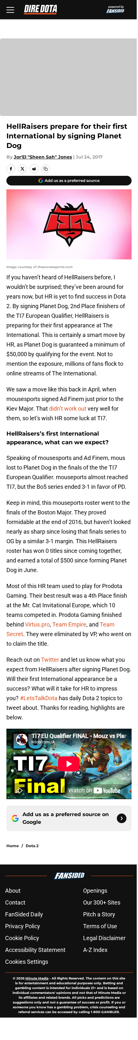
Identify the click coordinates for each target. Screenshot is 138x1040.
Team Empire (69, 624)
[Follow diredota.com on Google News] (121, 818)
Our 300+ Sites (101, 902)
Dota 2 (32, 845)
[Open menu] (10, 9)
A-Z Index (95, 949)
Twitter (50, 659)
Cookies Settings (26, 961)
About (13, 890)
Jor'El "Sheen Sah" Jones (43, 157)
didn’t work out (67, 408)
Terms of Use (100, 926)
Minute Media (36, 978)
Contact (15, 902)
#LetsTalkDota (38, 698)
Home (12, 845)
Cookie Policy (22, 938)
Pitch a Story (99, 914)
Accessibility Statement (35, 949)
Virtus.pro (37, 624)
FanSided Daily (24, 914)
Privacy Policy (22, 926)
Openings (95, 890)
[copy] (45, 168)
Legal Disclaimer (104, 938)
